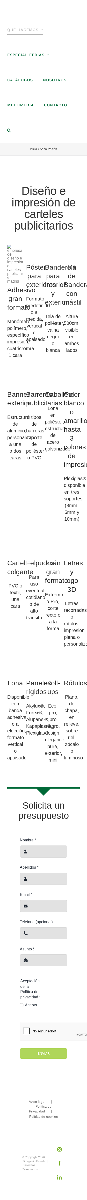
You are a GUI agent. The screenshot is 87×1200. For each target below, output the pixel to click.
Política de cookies (43, 1116)
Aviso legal (37, 1102)
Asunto (27, 949)
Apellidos (29, 867)
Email (26, 895)
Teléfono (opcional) (36, 922)
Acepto (31, 1005)
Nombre (28, 840)
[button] (9, 130)
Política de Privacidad (40, 1109)
